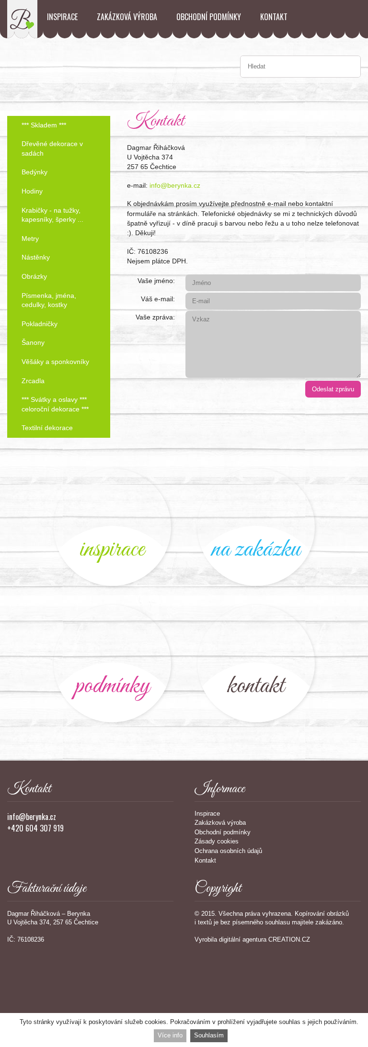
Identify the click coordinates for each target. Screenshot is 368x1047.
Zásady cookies (217, 841)
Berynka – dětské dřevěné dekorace (22, 19)
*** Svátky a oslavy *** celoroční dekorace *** (55, 404)
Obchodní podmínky (208, 17)
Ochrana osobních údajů (228, 850)
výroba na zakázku (256, 527)
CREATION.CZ (289, 939)
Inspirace (62, 17)
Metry (30, 238)
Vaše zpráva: (155, 317)
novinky (112, 527)
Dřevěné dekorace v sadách (52, 148)
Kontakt (274, 17)
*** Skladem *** (44, 125)
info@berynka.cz (175, 185)
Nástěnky (36, 257)
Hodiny (32, 191)
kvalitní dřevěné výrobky (112, 663)
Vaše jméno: (156, 281)
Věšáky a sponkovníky (55, 361)
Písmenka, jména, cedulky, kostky (49, 300)
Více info (170, 1035)
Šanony (33, 342)
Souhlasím (209, 1035)
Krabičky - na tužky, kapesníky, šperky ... (52, 215)
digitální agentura (242, 939)
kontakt (256, 663)
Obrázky (34, 276)
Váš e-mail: (158, 299)
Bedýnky (34, 172)
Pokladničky (40, 324)
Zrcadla (33, 381)
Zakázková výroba (127, 17)
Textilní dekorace (47, 428)
